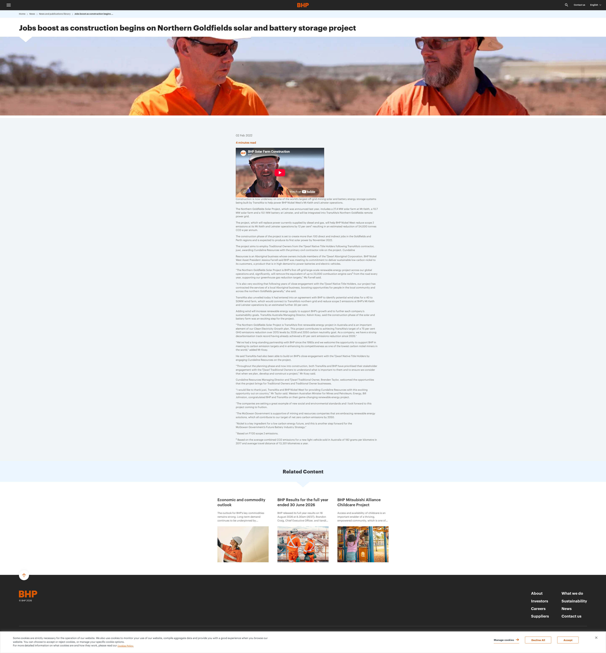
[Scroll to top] (24, 575)
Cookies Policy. (126, 646)
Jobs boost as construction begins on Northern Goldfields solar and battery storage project (94, 14)
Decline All (538, 640)
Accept (568, 640)
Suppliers (540, 615)
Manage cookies (504, 639)
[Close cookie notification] (596, 637)
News (32, 14)
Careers (538, 608)
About (537, 593)
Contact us (579, 5)
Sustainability (574, 600)
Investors (539, 600)
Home (22, 14)
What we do (572, 593)
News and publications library (55, 14)
